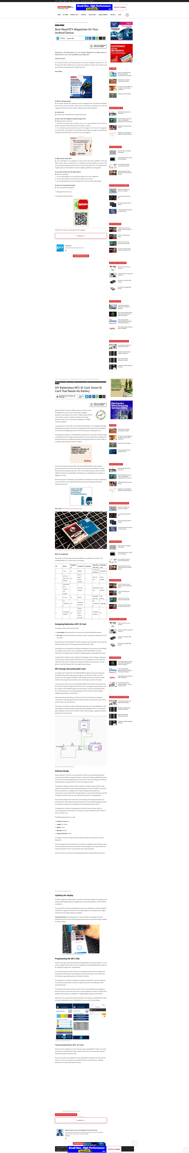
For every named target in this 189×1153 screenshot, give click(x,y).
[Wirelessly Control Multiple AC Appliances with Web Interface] (113, 134)
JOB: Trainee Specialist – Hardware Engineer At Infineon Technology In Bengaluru (125, 321)
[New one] (81, 98)
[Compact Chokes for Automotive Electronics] (113, 275)
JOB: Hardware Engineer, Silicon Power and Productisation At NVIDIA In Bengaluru (125, 314)
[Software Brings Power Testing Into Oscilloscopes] (113, 159)
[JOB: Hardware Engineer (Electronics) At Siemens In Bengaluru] (113, 306)
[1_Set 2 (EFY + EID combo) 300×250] (122, 62)
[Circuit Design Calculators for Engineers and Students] (113, 346)
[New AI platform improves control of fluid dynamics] (113, 166)
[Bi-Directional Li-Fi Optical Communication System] (113, 81)
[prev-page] (110, 101)
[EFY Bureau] (58, 38)
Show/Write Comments (81, 256)
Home (56, 22)
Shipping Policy (59, 1150)
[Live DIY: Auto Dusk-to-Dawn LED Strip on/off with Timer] (113, 250)
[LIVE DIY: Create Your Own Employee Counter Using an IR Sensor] (113, 229)
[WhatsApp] (97, 38)
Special (59, 22)
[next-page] (112, 101)
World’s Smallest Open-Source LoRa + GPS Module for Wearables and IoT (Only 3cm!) (125, 120)
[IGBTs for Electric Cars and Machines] (113, 268)
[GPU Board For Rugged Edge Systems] (113, 288)
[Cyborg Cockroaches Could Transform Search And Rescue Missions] (113, 172)
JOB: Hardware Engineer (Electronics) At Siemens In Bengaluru (124, 307)
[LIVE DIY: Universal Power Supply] (113, 236)
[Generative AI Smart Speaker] (113, 95)
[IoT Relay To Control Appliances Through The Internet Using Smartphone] (113, 88)
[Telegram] (86, 38)
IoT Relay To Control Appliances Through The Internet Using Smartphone (125, 88)
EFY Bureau (62, 38)
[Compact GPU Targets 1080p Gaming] (113, 282)
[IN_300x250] (122, 40)
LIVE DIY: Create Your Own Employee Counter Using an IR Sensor (125, 229)
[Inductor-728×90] (101, 10)
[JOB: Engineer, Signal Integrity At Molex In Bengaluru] (113, 328)
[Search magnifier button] (127, 15)
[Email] (100, 38)
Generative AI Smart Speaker (124, 93)
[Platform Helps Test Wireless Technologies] (113, 152)
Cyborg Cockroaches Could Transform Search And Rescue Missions (125, 173)
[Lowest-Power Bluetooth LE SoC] (113, 197)
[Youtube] (118, 1)
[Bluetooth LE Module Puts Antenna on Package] (113, 191)
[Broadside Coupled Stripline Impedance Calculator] (113, 353)
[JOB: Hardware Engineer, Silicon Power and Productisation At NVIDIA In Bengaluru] (113, 314)
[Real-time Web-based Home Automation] (113, 113)
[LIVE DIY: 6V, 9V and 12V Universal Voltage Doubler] (113, 243)
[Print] (103, 38)
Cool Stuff (64, 22)
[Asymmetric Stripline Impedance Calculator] (113, 367)
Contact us (66, 1150)
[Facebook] (110, 1)
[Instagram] (112, 1)
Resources (62, 25)
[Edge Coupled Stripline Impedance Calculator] (113, 360)
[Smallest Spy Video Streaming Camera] (113, 127)
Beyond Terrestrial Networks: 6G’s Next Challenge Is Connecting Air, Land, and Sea (125, 74)
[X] (116, 1)
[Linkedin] (114, 1)
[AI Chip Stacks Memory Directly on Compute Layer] (113, 211)
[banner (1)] (81, 155)
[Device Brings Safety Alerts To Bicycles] (113, 204)
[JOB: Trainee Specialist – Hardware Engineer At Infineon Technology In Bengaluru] (113, 321)
